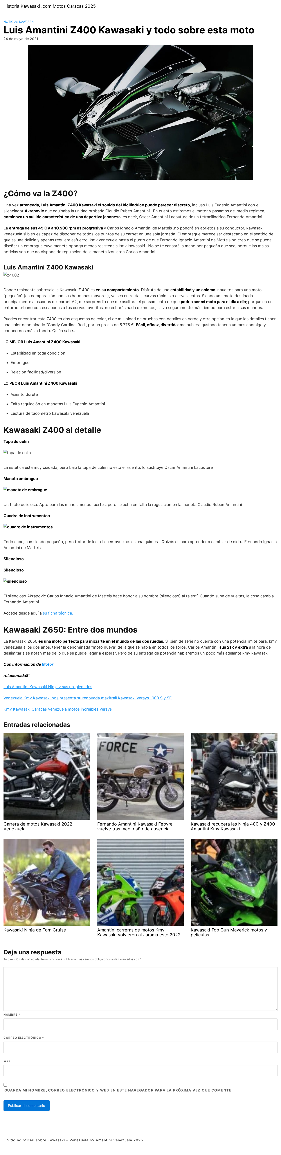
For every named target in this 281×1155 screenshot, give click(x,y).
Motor (48, 664)
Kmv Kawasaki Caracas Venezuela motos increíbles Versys (58, 709)
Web (7, 1060)
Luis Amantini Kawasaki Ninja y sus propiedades (48, 686)
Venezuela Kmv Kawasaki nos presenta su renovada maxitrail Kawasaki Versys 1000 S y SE (88, 698)
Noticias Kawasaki (19, 22)
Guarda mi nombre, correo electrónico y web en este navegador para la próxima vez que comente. (118, 1090)
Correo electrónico (24, 1037)
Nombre (12, 1014)
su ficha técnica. (58, 613)
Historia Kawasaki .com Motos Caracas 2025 (50, 6)
